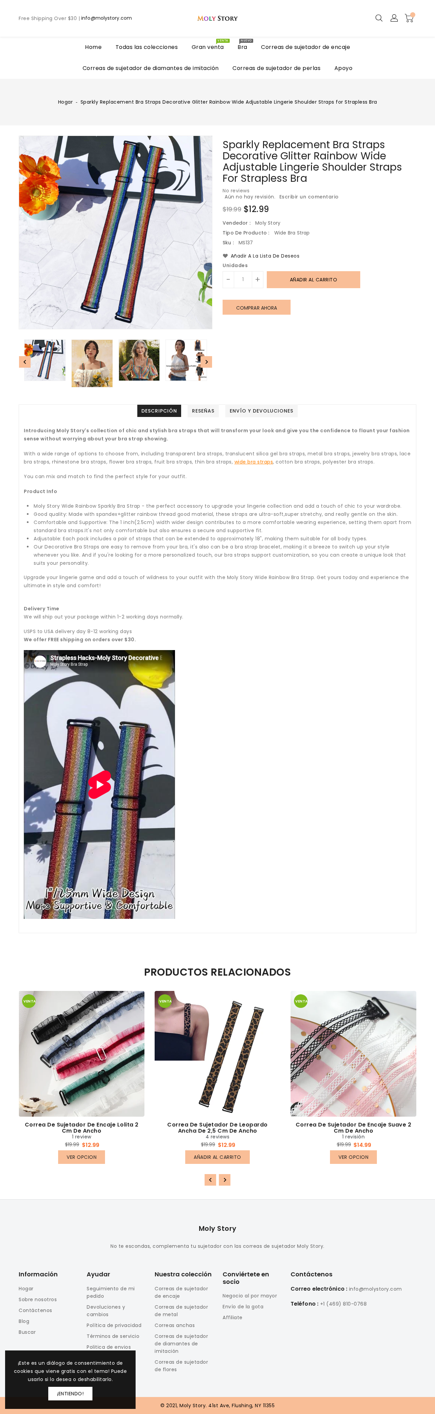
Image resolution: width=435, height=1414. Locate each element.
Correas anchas (175, 1325)
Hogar (65, 102)
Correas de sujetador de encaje (181, 1292)
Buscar (27, 1332)
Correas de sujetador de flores (181, 1366)
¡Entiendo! (70, 1393)
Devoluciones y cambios (106, 1311)
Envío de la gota (243, 1306)
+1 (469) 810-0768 (343, 1303)
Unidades (235, 265)
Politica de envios (109, 1347)
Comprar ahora (256, 307)
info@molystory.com (106, 18)
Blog (24, 1321)
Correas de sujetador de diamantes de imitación (181, 1344)
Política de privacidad (114, 1325)
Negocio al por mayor (250, 1295)
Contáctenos (35, 1310)
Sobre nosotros (38, 1299)
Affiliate (233, 1317)
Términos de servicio (113, 1336)
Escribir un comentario (309, 196)
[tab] (159, 410)
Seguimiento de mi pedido (111, 1292)
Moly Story (218, 1228)
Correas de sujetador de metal (181, 1311)
